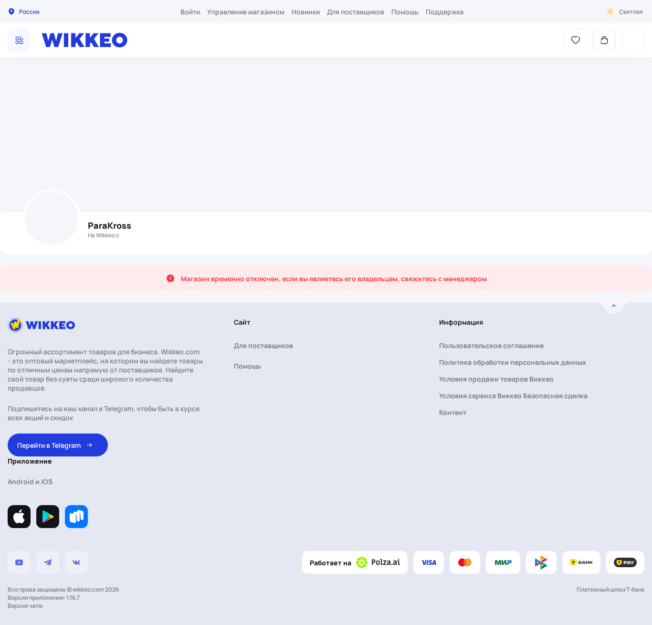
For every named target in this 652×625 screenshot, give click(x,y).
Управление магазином (245, 11)
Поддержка (444, 11)
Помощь (405, 11)
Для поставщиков (355, 11)
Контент (452, 412)
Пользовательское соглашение (491, 345)
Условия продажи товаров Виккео (496, 378)
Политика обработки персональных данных (512, 362)
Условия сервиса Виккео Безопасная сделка (513, 395)
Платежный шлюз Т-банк (610, 589)
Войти (190, 11)
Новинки (306, 11)
